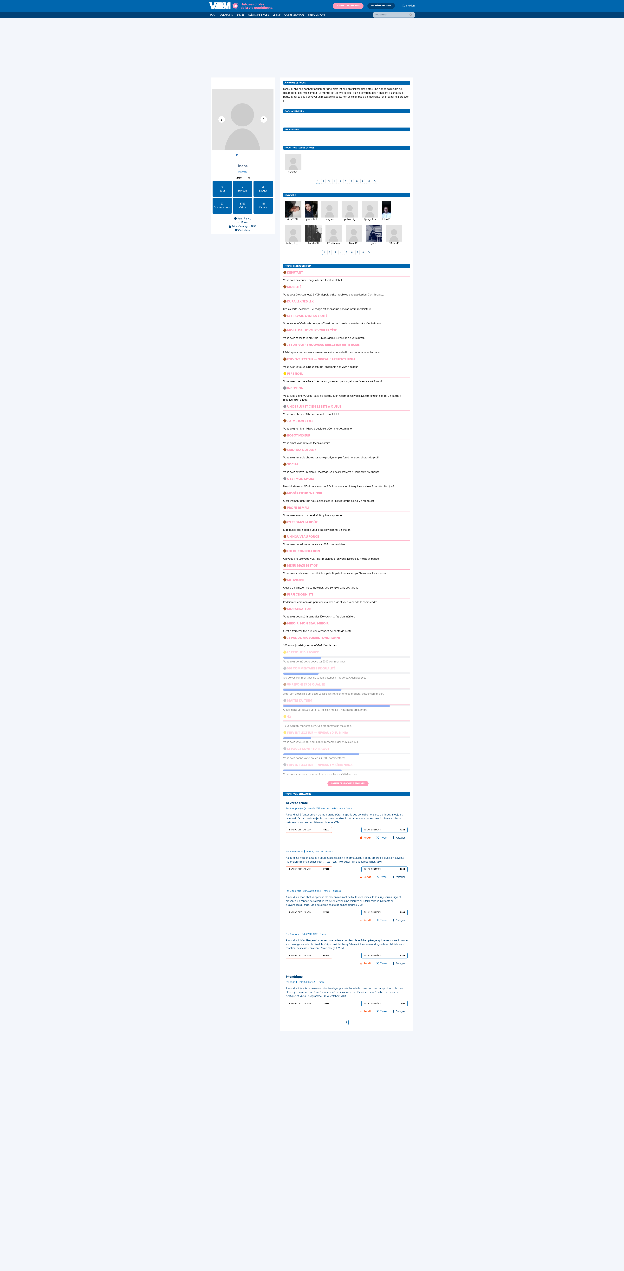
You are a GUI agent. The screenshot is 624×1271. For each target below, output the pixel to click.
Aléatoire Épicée (258, 15)
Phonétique (294, 977)
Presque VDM (316, 15)
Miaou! (239, 178)
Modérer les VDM (381, 6)
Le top (276, 15)
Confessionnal (294, 15)
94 (249, 178)
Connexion (408, 6)
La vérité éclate (297, 803)
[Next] (375, 182)
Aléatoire (226, 15)
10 (369, 181)
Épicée (240, 15)
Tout (213, 15)
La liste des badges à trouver (348, 783)
